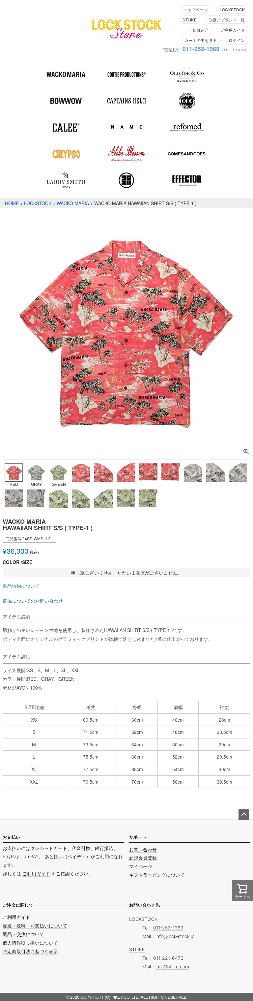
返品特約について (21, 585)
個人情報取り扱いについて (30, 943)
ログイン (237, 40)
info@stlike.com (172, 966)
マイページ (140, 866)
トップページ (195, 9)
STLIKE (189, 19)
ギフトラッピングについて (156, 875)
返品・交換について (23, 934)
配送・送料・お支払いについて (35, 925)
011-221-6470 (168, 958)
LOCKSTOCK (232, 9)
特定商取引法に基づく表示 (30, 951)
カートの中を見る (200, 40)
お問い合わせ (143, 849)
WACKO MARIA (73, 203)
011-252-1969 (201, 49)
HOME (12, 203)
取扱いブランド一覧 (227, 19)
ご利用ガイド (233, 30)
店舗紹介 (201, 30)
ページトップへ (244, 814)
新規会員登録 (143, 857)
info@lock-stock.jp (174, 936)
